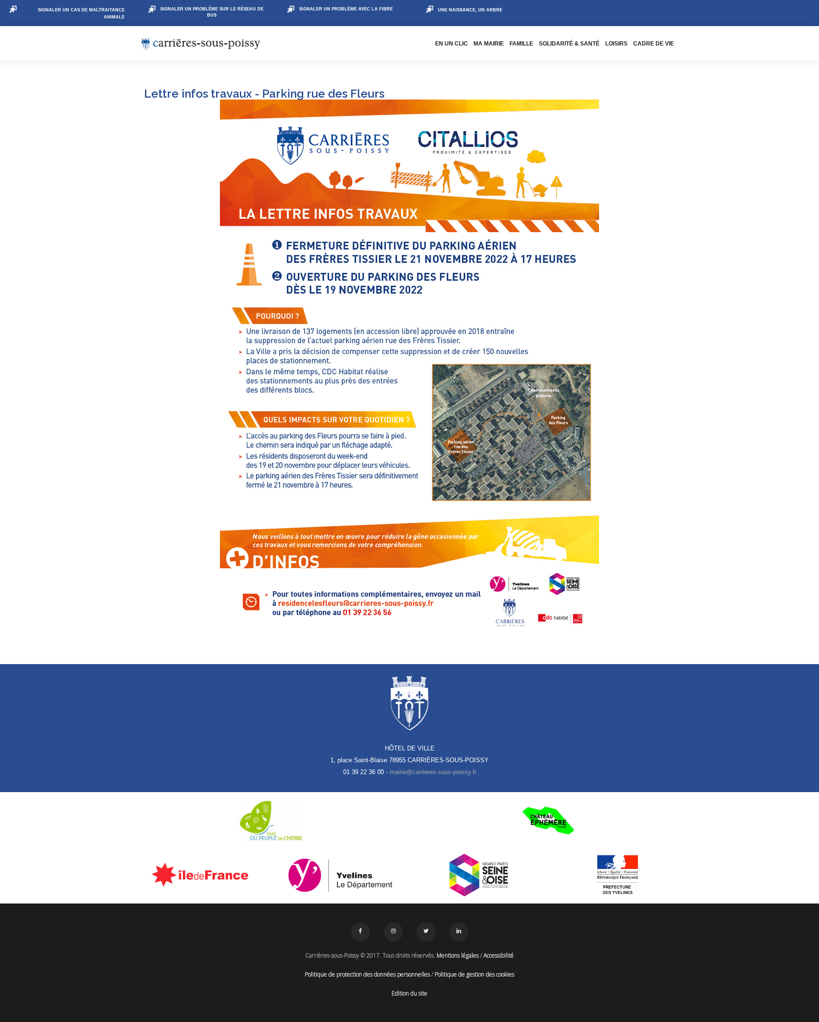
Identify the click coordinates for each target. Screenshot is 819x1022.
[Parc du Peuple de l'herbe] (270, 820)
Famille (521, 43)
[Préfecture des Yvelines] (617, 875)
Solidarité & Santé (569, 43)
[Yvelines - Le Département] (340, 875)
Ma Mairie (488, 43)
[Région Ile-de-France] (201, 874)
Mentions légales (458, 955)
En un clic (451, 43)
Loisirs (616, 43)
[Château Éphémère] (548, 820)
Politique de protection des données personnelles (367, 974)
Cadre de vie (653, 43)
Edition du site (409, 993)
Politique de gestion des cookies (474, 974)
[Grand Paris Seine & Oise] (479, 875)
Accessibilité (498, 955)
